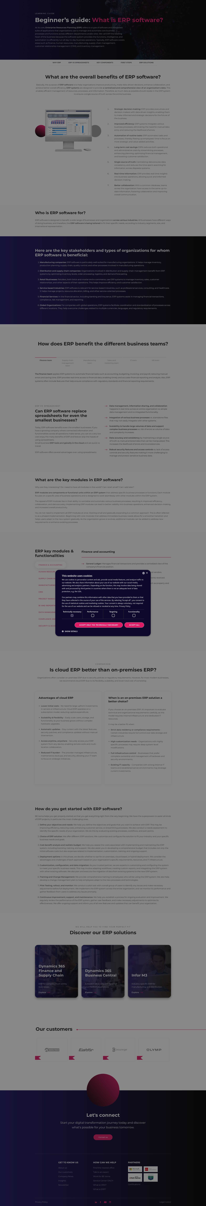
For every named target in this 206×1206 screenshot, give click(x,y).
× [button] (147, 573)
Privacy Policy (124, 606)
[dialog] (103, 603)
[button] (69, 631)
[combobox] (143, 573)
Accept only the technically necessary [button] (98, 625)
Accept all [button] (134, 625)
